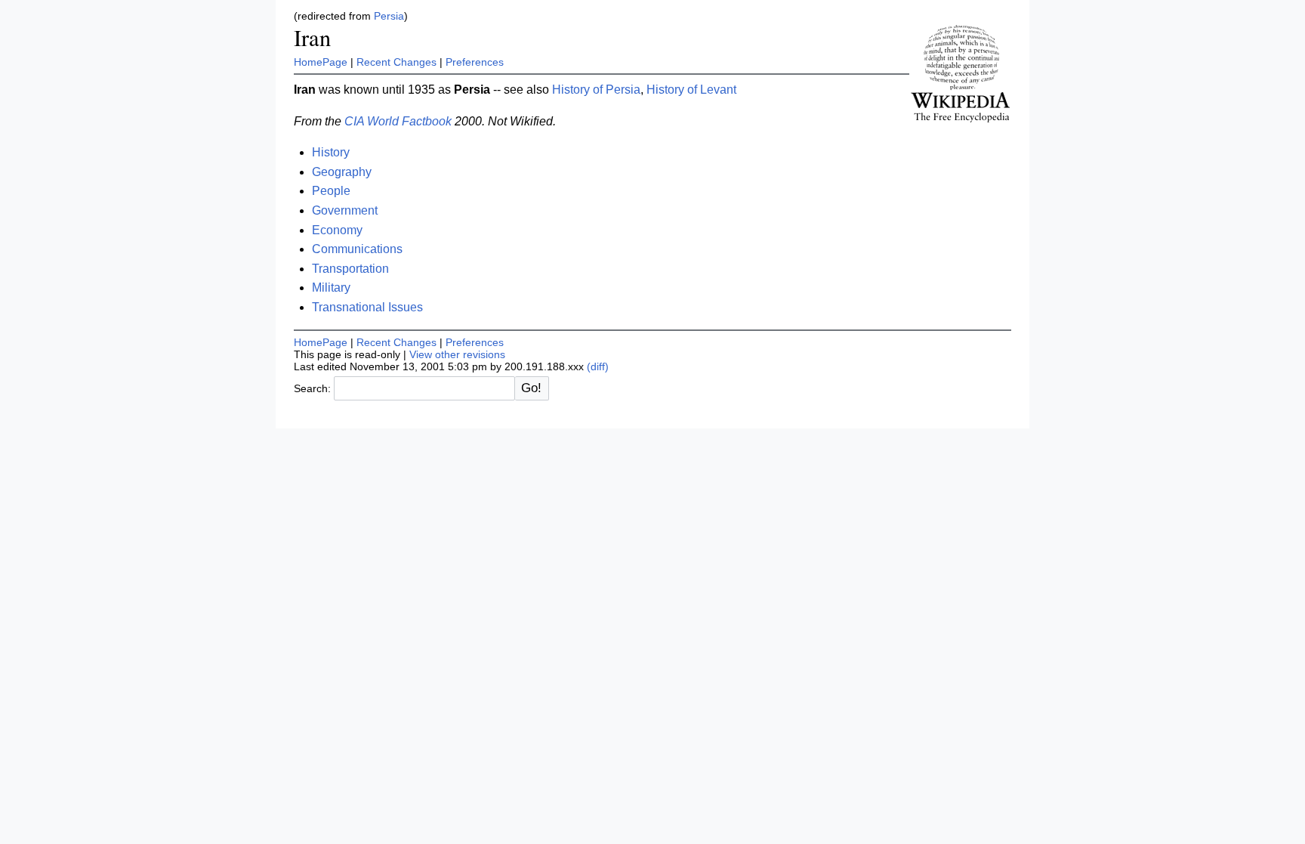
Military (331, 287)
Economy (337, 230)
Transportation (350, 268)
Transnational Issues (367, 307)
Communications (357, 249)
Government (345, 210)
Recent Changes (396, 62)
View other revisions (457, 354)
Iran (312, 37)
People (331, 190)
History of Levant (691, 89)
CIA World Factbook (398, 121)
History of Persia (596, 89)
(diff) (598, 366)
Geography (342, 171)
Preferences (475, 62)
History (331, 152)
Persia (389, 16)
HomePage (320, 62)
